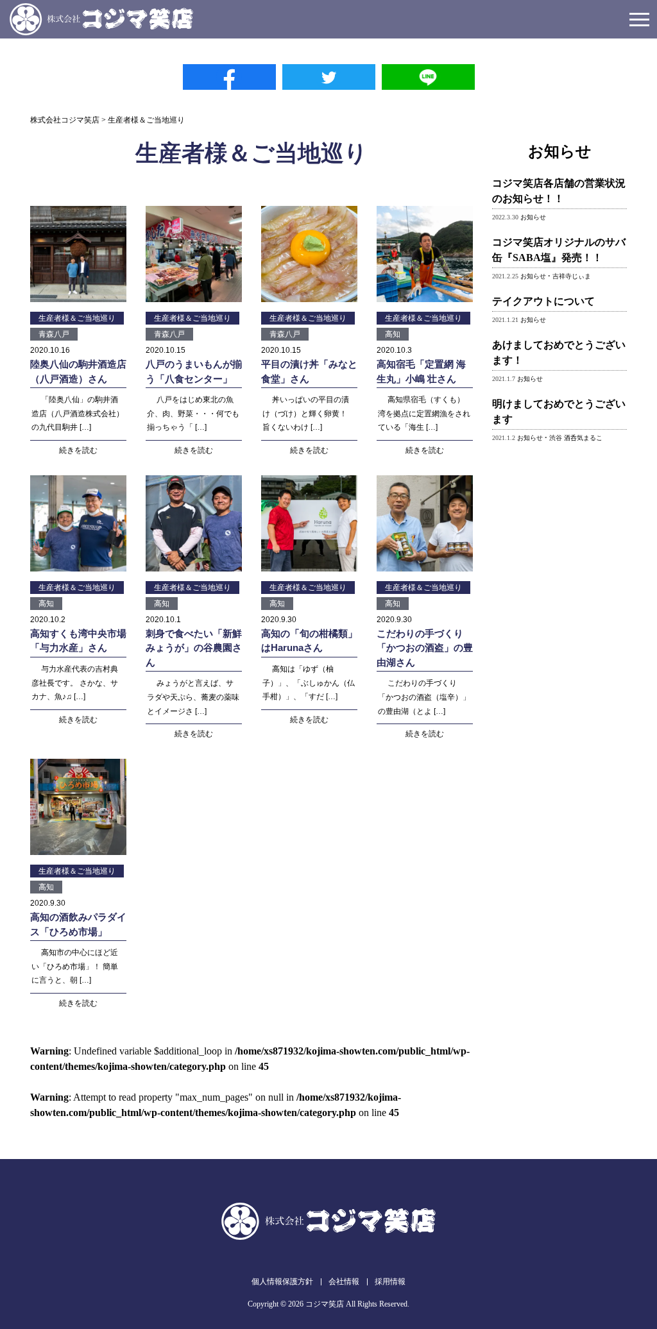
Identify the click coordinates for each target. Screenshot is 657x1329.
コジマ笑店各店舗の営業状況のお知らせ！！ (559, 191)
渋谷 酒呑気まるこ (575, 437)
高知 (392, 334)
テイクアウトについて (543, 301)
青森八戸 (53, 334)
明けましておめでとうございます (559, 411)
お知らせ (533, 217)
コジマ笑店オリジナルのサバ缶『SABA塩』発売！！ (559, 250)
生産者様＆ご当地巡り (76, 318)
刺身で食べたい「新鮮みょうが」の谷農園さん (194, 648)
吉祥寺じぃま (571, 276)
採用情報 (390, 1281)
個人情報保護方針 (282, 1281)
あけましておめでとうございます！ (559, 352)
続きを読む (78, 450)
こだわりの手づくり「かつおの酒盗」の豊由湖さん (425, 648)
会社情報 (343, 1281)
